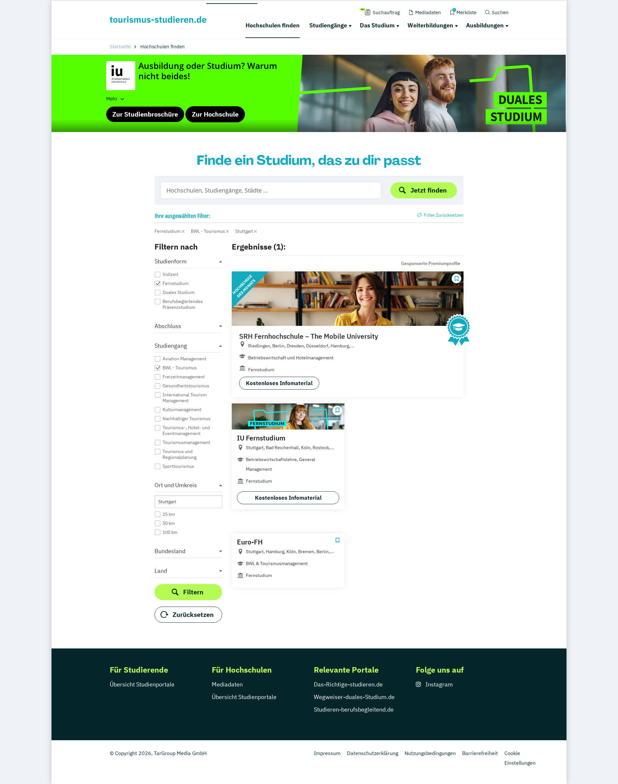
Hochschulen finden (273, 25)
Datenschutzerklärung (372, 753)
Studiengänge (328, 25)
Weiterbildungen (430, 25)
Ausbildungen (485, 25)
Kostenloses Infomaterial (279, 383)
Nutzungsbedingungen (430, 753)
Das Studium (377, 25)
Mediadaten (227, 684)
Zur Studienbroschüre (145, 114)
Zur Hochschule (215, 114)
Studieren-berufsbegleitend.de (354, 709)
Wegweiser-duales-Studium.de (354, 697)
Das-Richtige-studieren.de (348, 684)
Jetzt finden (428, 190)
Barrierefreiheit (480, 753)
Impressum (327, 753)
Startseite (120, 46)
